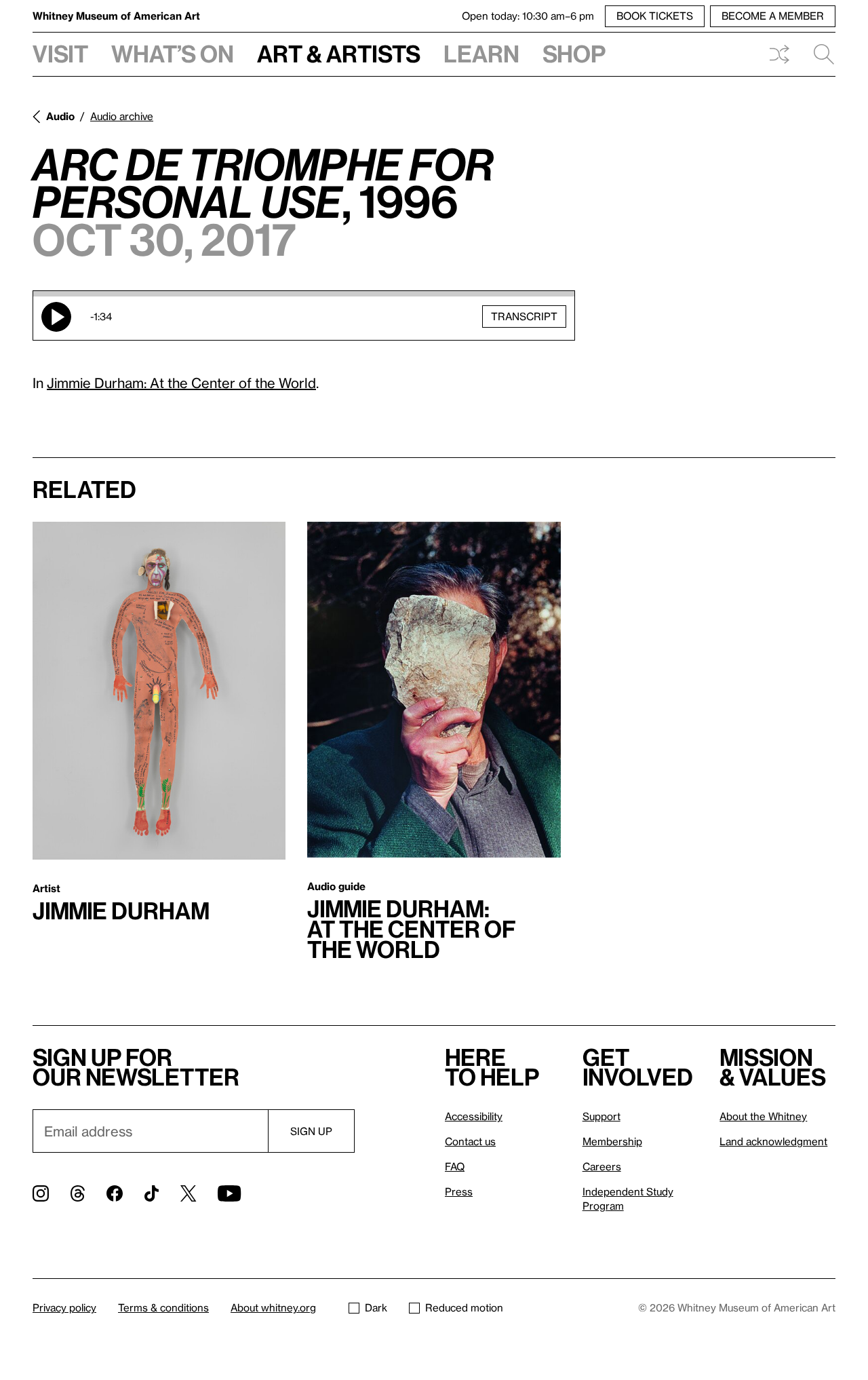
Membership (612, 1141)
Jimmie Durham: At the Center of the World (181, 383)
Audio (60, 116)
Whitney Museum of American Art (116, 15)
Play (56, 317)
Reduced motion (464, 1307)
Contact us (470, 1141)
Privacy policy (64, 1307)
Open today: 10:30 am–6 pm (528, 15)
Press (459, 1191)
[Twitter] (188, 1193)
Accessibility (473, 1116)
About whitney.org (273, 1307)
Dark (376, 1307)
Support (601, 1116)
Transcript (524, 316)
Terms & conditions (163, 1307)
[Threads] (78, 1193)
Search (818, 54)
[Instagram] (41, 1193)
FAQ (455, 1166)
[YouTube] (229, 1193)
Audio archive (121, 116)
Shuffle (779, 54)
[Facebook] (115, 1193)
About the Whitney (763, 1116)
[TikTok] (152, 1193)
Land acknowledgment (773, 1141)
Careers (602, 1166)
